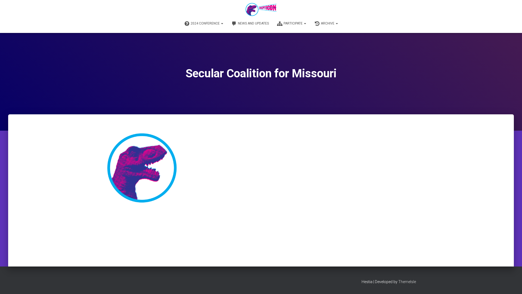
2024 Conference (205, 23)
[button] (221, 23)
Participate (293, 23)
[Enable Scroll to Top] (511, 283)
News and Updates (253, 23)
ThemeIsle (407, 282)
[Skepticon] (261, 9)
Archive (328, 23)
